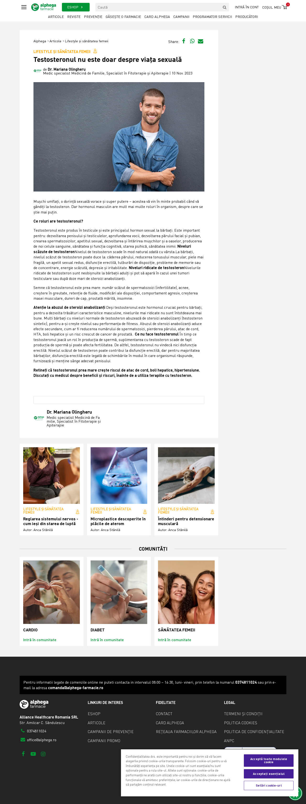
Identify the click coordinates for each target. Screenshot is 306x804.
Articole (56, 17)
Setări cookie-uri (269, 785)
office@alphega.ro (41, 739)
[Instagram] (43, 753)
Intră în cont (247, 7)
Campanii (181, 17)
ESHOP (73, 7)
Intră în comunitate (39, 639)
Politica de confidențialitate (254, 731)
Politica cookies (240, 722)
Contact (164, 713)
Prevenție (93, 17)
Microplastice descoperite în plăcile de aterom (118, 521)
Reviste (74, 17)
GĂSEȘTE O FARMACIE (123, 17)
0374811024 (36, 731)
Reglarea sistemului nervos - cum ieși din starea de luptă (50, 521)
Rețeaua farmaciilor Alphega (186, 731)
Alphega (39, 41)
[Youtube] (33, 753)
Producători (246, 17)
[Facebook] (23, 753)
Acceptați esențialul (268, 774)
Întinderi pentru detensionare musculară (186, 521)
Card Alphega (157, 17)
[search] (224, 7)
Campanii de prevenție (111, 731)
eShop (94, 713)
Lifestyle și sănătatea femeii (86, 41)
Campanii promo (104, 740)
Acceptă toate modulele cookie (268, 760)
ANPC (229, 740)
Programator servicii (212, 17)
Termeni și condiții (243, 713)
